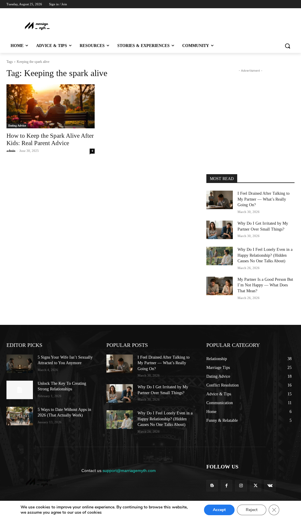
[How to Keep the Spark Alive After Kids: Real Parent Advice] (50, 106)
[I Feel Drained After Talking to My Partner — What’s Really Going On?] (219, 200)
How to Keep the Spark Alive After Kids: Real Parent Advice (50, 139)
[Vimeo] (283, 12)
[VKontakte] (270, 485)
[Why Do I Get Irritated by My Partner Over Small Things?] (219, 230)
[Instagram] (266, 12)
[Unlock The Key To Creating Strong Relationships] (19, 390)
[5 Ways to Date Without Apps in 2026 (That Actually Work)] (19, 416)
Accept (219, 510)
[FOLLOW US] (250, 475)
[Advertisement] (135, 25)
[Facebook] (258, 12)
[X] (275, 12)
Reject (251, 510)
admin (10, 150)
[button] (287, 46)
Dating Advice (17, 125)
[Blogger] (212, 485)
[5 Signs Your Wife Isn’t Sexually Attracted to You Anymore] (19, 364)
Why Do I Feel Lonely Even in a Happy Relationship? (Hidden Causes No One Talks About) (265, 255)
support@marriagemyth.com (129, 470)
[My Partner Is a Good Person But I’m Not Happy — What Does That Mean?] (219, 286)
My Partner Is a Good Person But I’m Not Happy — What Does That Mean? (265, 285)
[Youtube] (291, 12)
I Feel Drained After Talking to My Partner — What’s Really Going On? (264, 199)
